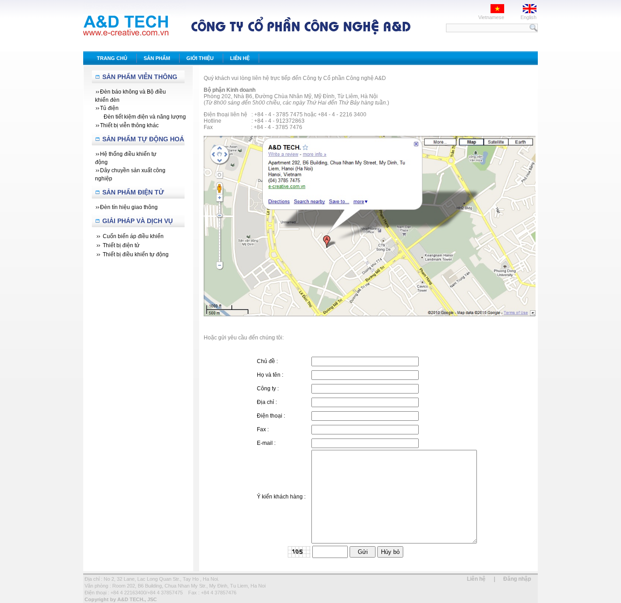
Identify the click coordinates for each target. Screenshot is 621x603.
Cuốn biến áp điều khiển (133, 236)
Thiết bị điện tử (121, 245)
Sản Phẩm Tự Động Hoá (143, 139)
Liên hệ (476, 579)
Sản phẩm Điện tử (133, 192)
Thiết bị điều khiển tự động (136, 254)
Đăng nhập (517, 579)
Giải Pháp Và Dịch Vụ (137, 220)
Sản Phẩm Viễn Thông (139, 76)
